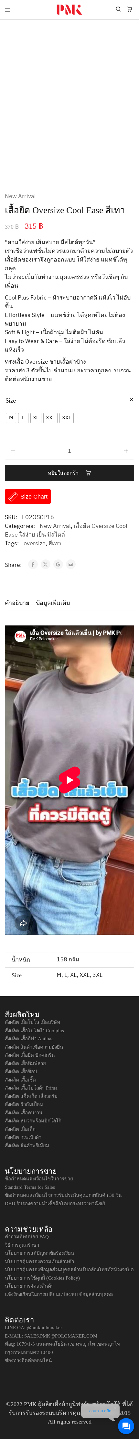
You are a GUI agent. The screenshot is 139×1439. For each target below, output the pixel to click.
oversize (35, 543)
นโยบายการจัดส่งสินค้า (29, 1286)
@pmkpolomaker (44, 1327)
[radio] (11, 418)
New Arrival (20, 196)
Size (10, 401)
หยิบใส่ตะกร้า (64, 473)
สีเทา (54, 543)
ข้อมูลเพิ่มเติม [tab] (53, 603)
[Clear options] (131, 400)
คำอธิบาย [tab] (17, 603)
